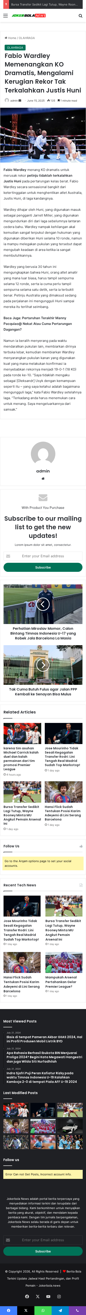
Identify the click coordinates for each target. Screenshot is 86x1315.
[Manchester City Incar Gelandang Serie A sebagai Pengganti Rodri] (43, 1142)
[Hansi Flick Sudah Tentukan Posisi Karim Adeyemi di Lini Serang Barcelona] (63, 791)
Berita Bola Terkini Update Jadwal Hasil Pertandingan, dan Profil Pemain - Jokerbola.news (44, 1278)
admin (14, 100)
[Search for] (80, 17)
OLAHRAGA (27, 38)
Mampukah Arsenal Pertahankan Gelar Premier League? (61, 982)
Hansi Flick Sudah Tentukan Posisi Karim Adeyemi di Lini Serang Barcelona (63, 813)
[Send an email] (20, 100)
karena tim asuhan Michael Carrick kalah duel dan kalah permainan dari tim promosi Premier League (21, 758)
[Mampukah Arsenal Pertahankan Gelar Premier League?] (63, 962)
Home (11, 38)
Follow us (11, 1160)
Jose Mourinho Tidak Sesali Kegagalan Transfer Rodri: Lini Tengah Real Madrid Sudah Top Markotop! (62, 756)
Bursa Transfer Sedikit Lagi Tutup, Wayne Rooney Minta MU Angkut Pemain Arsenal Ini (22, 815)
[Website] (43, 478)
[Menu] (5, 17)
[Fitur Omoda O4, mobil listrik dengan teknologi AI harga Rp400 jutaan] (70, 1126)
